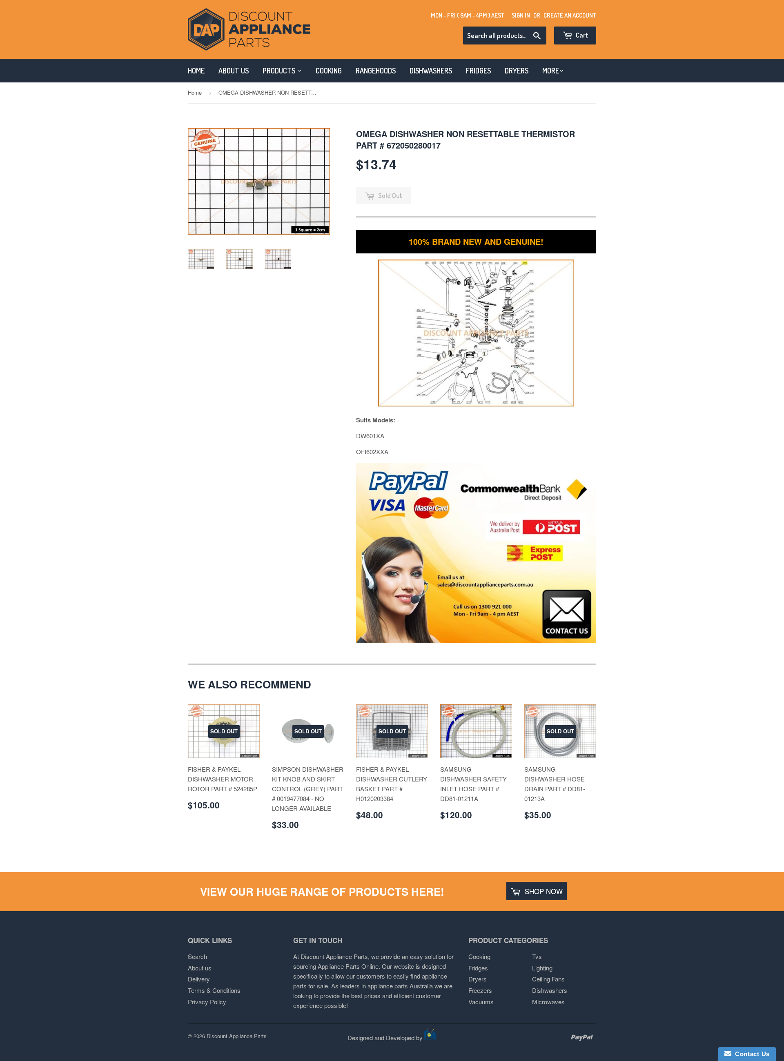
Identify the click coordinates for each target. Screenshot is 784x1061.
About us (200, 967)
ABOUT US (233, 70)
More (550, 70)
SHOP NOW (543, 891)
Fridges (478, 967)
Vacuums (481, 1001)
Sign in (521, 15)
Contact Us (750, 1053)
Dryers (477, 978)
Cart (581, 35)
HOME (196, 70)
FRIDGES (478, 70)
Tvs (537, 956)
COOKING (329, 70)
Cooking (479, 956)
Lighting (542, 967)
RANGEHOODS (376, 70)
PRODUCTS (280, 70)
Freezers (480, 990)
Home (195, 92)
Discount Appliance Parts (237, 1036)
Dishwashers (549, 990)
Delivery (199, 978)
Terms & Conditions (214, 990)
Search (197, 956)
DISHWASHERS (431, 70)
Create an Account (569, 15)
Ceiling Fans (548, 978)
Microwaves (548, 1001)
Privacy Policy (207, 1001)
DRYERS (516, 70)
